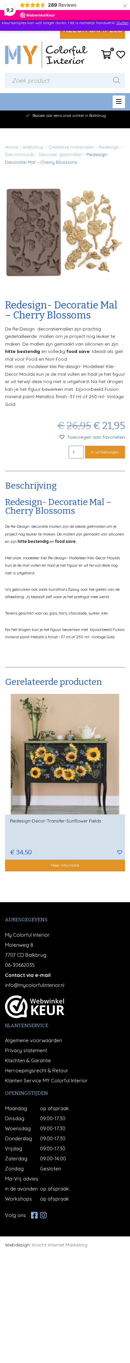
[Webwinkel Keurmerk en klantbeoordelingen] (35, 1006)
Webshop (33, 147)
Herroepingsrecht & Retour (36, 1070)
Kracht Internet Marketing (59, 1244)
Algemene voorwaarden (33, 1040)
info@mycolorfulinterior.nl (34, 985)
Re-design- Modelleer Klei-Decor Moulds (84, 557)
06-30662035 (20, 965)
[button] (92, 437)
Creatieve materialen (71, 147)
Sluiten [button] (122, 22)
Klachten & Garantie (28, 1060)
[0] (106, 56)
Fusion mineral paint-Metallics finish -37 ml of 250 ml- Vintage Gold (64, 396)
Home (11, 147)
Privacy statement (26, 1050)
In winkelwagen (105, 451)
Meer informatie (65, 865)
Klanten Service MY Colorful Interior (46, 1080)
